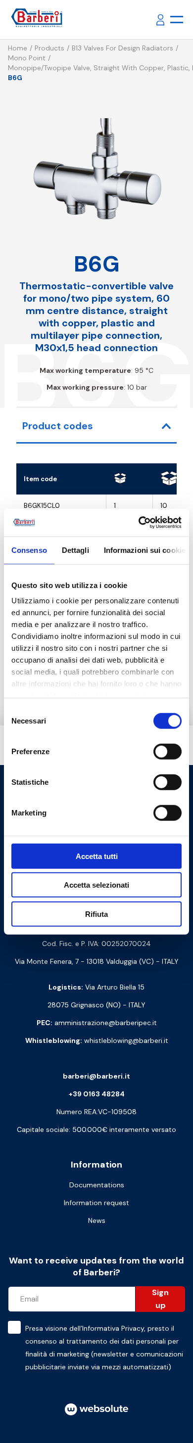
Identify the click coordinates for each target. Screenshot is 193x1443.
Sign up (160, 1298)
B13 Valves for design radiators (122, 48)
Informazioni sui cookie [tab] (145, 549)
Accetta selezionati (96, 885)
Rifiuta (96, 913)
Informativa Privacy (113, 1328)
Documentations (96, 1184)
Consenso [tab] (29, 549)
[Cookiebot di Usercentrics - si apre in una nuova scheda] (139, 522)
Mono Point (27, 57)
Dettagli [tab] (75, 549)
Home (17, 48)
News (96, 1220)
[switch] (167, 751)
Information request (96, 1202)
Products (49, 48)
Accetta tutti (97, 856)
